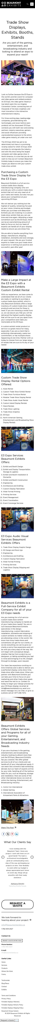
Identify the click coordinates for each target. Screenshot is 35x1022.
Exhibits (4, 989)
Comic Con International (12, 787)
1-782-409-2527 (7, 929)
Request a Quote (7, 1020)
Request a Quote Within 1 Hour (12, 940)
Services (4, 965)
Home (3, 962)
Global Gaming (9, 790)
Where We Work (7, 971)
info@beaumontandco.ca (11, 688)
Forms (3, 974)
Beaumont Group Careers (9, 1011)
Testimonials (5, 980)
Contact (4, 986)
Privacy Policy (6, 998)
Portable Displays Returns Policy (12, 1005)
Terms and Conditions (8, 995)
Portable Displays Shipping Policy (12, 1008)
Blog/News (5, 983)
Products (4, 968)
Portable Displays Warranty (10, 1002)
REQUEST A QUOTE (17, 904)
